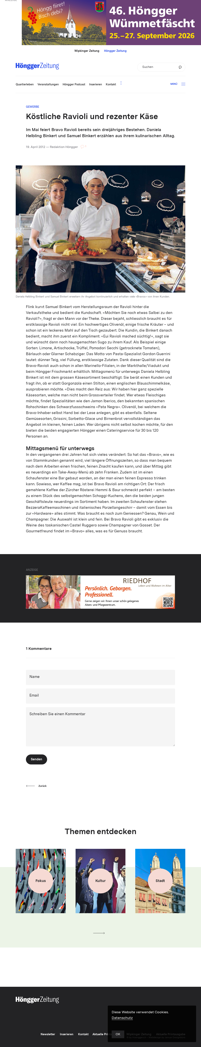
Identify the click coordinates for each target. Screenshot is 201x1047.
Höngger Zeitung (115, 51)
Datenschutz (122, 1018)
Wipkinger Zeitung (86, 51)
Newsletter (48, 1034)
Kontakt (83, 1034)
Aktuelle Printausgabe (107, 1034)
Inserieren (66, 1034)
